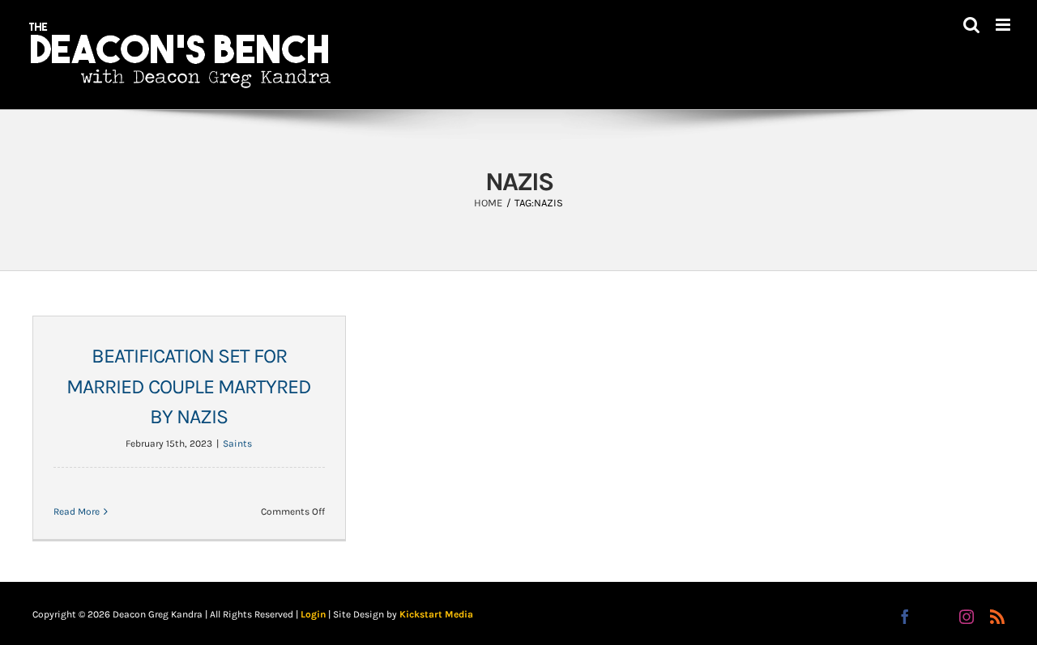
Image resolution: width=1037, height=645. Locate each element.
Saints (237, 443)
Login (313, 614)
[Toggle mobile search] (971, 24)
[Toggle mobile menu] (1004, 24)
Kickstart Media (436, 614)
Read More (76, 511)
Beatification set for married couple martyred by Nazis (188, 386)
